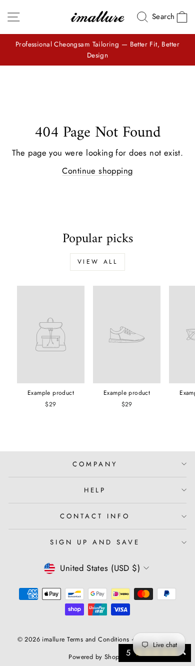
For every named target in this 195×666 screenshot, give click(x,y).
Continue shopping (97, 171)
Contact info (95, 516)
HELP (95, 490)
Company (95, 464)
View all (98, 261)
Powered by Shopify (97, 656)
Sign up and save (95, 542)
